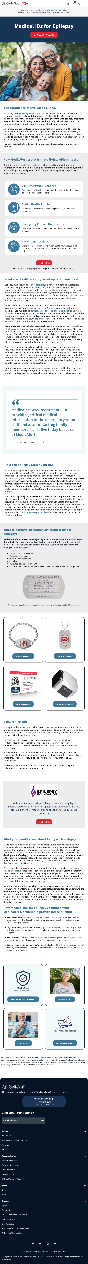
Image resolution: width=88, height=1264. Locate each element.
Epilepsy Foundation (30, 113)
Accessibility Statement (58, 1251)
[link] (44, 35)
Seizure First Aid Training (47, 732)
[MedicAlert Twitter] (40, 1243)
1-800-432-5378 (37, 12)
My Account (6, 1205)
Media (4, 1185)
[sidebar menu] (84, 3)
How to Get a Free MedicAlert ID (14, 1215)
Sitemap (5, 1149)
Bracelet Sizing (8, 1224)
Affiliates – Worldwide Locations (14, 1140)
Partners (5, 1145)
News (4, 1194)
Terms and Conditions (40, 1251)
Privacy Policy (26, 1251)
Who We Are (6, 1136)
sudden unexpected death (36, 512)
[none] (44, 262)
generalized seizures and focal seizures (49, 310)
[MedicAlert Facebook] (33, 1243)
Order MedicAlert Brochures (12, 1233)
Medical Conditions (9, 1160)
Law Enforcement (9, 1174)
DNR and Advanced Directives (13, 1179)
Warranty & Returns (9, 1219)
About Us (5, 1131)
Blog (4, 1190)
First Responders (8, 1170)
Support (5, 1201)
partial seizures (45, 318)
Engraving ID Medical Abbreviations (16, 1228)
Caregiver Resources (10, 1165)
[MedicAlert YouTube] (55, 1243)
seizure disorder (36, 284)
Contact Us (6, 1210)
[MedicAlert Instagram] (47, 1243)
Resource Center (9, 1156)
